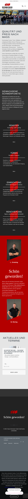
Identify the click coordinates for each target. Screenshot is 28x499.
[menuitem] (21, 6)
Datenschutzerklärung (10, 487)
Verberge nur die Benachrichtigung (14, 493)
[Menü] (25, 6)
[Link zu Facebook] (21, 442)
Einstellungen (14, 496)
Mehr (14, 142)
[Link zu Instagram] (23, 442)
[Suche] (21, 6)
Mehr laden (14, 372)
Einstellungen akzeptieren (14, 489)
